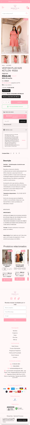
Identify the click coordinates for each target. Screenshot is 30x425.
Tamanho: (8, 87)
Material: (13, 93)
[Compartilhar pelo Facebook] (13, 153)
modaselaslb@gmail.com (16, 368)
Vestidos (15, 330)
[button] (15, 106)
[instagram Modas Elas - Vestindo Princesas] (11, 298)
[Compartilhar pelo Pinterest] (19, 153)
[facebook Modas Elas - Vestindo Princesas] (15, 298)
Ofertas (15, 339)
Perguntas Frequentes (15, 350)
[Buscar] (26, 13)
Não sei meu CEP (7, 124)
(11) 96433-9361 (16, 364)
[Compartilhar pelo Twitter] (16, 153)
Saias (15, 335)
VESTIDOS (8, 65)
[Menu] (3, 7)
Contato (15, 357)
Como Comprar (15, 355)
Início (3, 65)
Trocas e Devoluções (15, 348)
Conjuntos (15, 333)
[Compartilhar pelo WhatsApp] (11, 153)
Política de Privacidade (15, 353)
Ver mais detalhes (7, 84)
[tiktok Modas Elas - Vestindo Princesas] (18, 298)
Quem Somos (15, 346)
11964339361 (16, 366)
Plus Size (15, 337)
